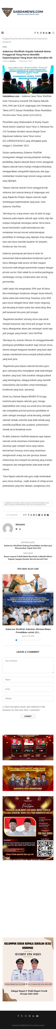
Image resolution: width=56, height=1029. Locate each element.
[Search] (53, 33)
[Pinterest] (43, 33)
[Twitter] (38, 33)
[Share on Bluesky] (45, 515)
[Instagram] (41, 33)
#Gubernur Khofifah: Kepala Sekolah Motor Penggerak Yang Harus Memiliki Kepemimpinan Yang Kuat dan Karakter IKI (26, 504)
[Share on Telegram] (39, 515)
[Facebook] (35, 33)
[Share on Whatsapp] (36, 515)
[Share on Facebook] (28, 515)
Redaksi (12, 61)
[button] (5, 607)
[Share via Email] (48, 515)
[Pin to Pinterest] (34, 515)
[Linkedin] (46, 33)
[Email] (49, 33)
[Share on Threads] (42, 515)
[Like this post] (26, 515)
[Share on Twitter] (31, 515)
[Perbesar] (50, 738)
